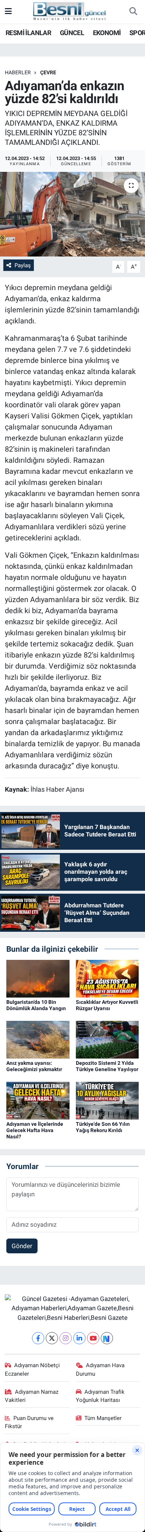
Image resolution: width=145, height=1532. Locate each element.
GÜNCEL (72, 33)
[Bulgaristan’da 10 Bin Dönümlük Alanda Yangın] (38, 978)
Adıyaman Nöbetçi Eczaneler (32, 1369)
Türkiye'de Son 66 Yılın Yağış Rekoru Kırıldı (103, 1127)
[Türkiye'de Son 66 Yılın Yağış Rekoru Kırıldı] (107, 1100)
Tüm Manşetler (103, 1418)
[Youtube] (93, 1338)
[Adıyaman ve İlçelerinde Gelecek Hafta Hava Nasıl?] (38, 1100)
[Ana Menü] (8, 11)
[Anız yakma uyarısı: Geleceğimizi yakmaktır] (38, 1039)
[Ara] (133, 12)
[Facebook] (38, 1338)
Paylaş (22, 265)
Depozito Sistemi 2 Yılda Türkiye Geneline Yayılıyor (107, 1066)
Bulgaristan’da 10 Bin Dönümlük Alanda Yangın (36, 1005)
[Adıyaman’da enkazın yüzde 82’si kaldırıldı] (72, 214)
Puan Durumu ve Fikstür (29, 1422)
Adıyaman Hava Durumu (100, 1369)
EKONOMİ (107, 33)
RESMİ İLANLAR (28, 33)
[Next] (107, 1338)
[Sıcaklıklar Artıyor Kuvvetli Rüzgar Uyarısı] (107, 978)
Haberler (18, 72)
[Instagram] (65, 1338)
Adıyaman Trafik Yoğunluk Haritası (100, 1396)
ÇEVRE (48, 72)
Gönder (22, 1246)
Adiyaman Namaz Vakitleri (32, 1396)
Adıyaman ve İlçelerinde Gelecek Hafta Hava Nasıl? (34, 1130)
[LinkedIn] (79, 1338)
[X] (52, 1338)
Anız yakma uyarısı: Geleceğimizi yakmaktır (34, 1066)
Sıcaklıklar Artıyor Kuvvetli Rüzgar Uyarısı (107, 1005)
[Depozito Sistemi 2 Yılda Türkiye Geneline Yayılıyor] (107, 1039)
